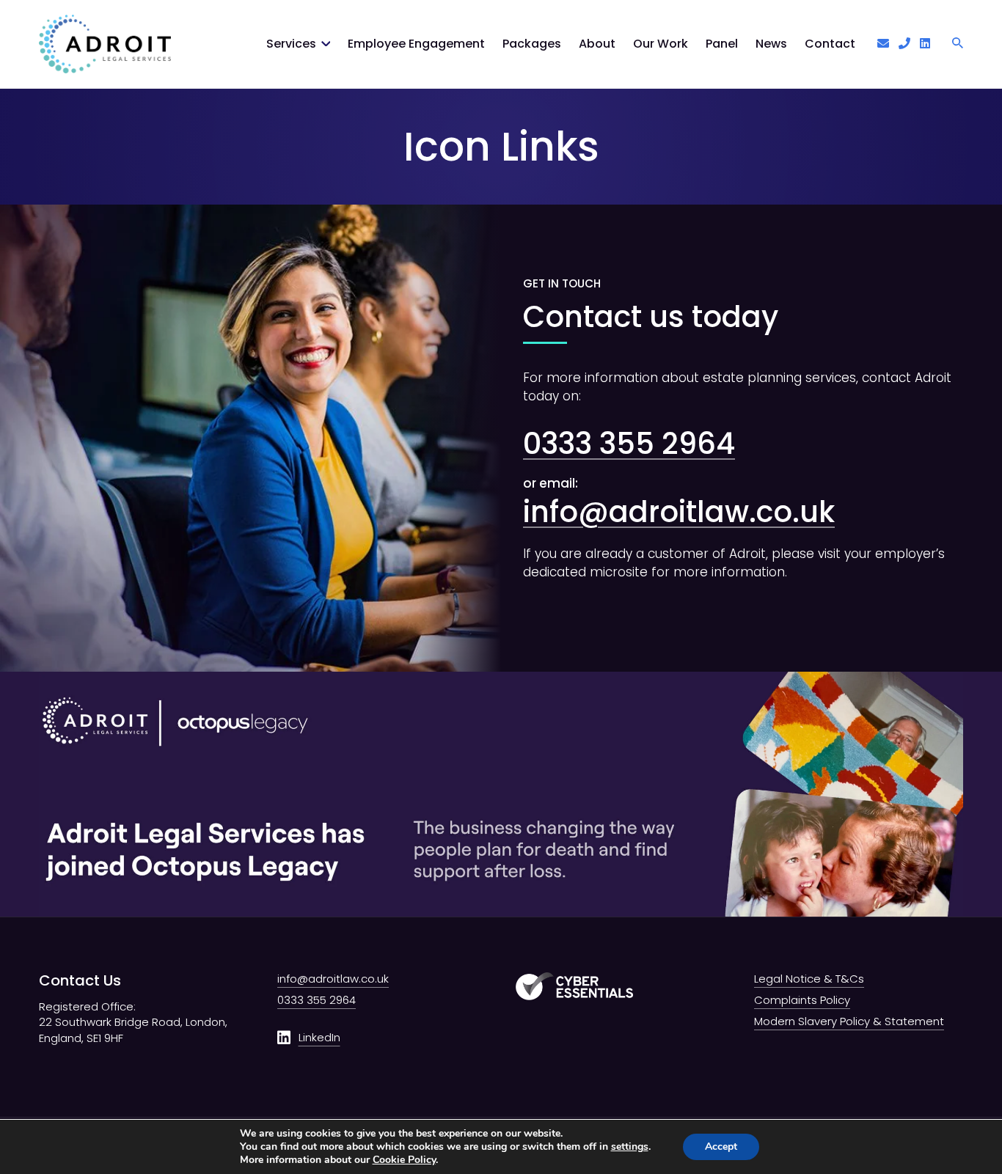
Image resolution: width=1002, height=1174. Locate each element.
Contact (830, 43)
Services (291, 43)
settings (629, 1146)
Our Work (660, 43)
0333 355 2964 (629, 443)
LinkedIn (319, 1037)
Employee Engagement (416, 43)
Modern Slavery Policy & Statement (849, 1021)
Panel (722, 43)
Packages (531, 43)
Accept (721, 1146)
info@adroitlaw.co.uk (679, 511)
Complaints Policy (802, 1000)
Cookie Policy (404, 1160)
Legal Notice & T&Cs (809, 978)
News (771, 43)
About (597, 43)
